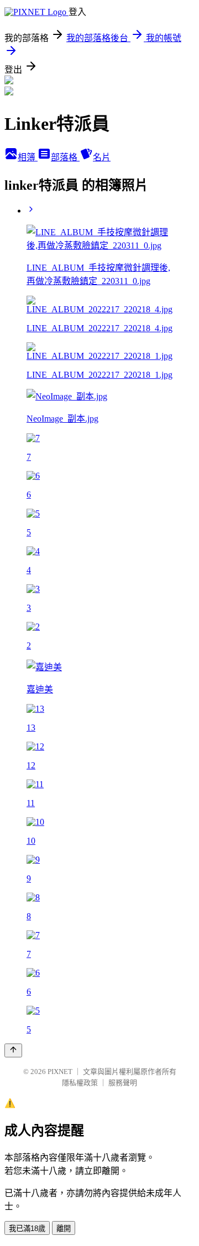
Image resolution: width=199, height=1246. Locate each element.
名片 (102, 157)
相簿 (28, 157)
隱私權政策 (80, 1082)
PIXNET (60, 1071)
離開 (63, 1228)
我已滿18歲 (27, 1228)
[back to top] (13, 1050)
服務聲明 (122, 1082)
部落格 (65, 157)
